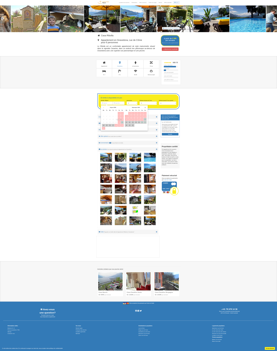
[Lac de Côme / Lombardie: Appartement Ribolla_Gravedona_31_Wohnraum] (121, 178)
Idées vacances (143, 2)
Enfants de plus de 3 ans (146, 100)
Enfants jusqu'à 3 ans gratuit (166, 100)
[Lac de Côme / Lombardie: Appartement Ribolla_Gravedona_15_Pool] (135, 157)
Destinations (134, 2)
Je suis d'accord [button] (270, 348)
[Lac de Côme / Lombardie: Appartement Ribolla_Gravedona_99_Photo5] (150, 220)
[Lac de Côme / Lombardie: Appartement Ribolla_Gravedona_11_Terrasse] (121, 157)
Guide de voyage (152, 2)
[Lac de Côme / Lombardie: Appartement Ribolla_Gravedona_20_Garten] (106, 168)
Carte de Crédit (168, 179)
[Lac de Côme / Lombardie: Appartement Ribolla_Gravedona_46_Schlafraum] (150, 189)
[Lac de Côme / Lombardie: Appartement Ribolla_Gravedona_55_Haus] (135, 199)
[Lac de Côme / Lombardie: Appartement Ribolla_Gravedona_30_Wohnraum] (106, 178)
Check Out (117, 103)
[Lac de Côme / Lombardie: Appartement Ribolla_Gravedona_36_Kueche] (150, 178)
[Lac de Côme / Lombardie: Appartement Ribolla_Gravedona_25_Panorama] (135, 168)
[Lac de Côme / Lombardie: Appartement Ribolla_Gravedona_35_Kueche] (135, 178)
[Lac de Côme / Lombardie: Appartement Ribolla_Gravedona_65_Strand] (121, 210)
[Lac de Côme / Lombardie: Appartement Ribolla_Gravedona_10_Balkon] (106, 157)
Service (160, 2)
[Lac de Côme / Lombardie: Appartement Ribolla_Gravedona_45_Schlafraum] (135, 189)
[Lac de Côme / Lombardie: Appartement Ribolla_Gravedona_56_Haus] (150, 199)
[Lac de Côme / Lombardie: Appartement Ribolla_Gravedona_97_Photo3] (121, 220)
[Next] (274, 18)
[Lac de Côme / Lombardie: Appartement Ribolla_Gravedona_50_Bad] (106, 199)
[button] (63, 348)
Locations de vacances (124, 2)
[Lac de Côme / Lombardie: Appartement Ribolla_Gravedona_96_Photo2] (106, 220)
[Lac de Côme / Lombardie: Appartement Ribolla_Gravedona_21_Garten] (121, 168)
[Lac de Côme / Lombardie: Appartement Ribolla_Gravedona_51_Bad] (121, 199)
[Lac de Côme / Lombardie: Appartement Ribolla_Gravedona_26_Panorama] (150, 168)
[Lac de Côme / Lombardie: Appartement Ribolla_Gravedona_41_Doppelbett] (121, 189)
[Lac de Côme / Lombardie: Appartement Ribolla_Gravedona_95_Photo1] (150, 210)
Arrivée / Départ (104, 100)
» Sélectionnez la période (170, 49)
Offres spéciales (168, 2)
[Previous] (2, 18)
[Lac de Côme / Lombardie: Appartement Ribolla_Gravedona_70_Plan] (135, 210)
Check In (105, 103)
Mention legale (79, 328)
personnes (129, 100)
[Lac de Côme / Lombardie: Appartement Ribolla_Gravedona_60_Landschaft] (106, 210)
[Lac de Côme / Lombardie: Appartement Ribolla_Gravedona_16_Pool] (150, 157)
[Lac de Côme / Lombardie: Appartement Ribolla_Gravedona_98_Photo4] (135, 220)
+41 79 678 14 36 (229, 309)
